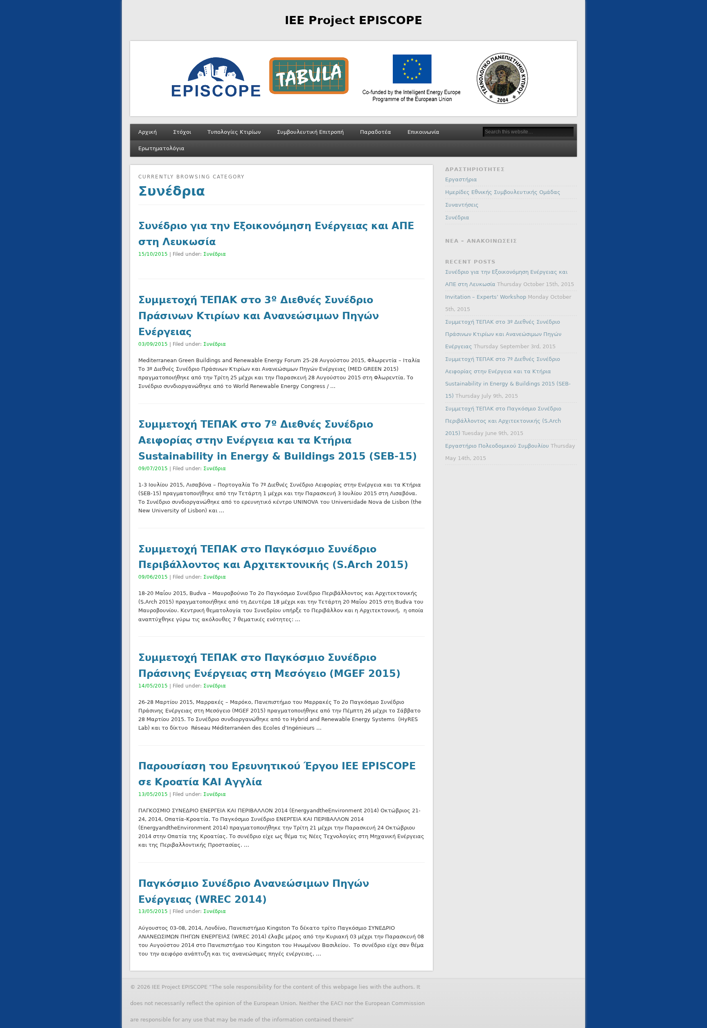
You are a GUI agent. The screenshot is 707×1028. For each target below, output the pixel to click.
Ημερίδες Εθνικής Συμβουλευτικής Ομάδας (503, 192)
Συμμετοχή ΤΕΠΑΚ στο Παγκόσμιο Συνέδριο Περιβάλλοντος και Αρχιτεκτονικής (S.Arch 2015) (503, 421)
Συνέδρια (214, 254)
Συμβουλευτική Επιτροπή (310, 132)
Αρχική (147, 132)
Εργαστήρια (461, 179)
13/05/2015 (153, 794)
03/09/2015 (153, 344)
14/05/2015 (153, 686)
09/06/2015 (153, 577)
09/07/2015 (153, 468)
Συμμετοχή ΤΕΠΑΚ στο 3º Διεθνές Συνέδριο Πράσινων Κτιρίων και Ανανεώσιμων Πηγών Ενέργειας (258, 316)
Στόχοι (182, 132)
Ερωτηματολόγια (161, 148)
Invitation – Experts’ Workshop (485, 297)
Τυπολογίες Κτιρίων (234, 132)
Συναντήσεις (462, 205)
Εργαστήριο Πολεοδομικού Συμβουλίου (497, 446)
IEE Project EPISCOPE (353, 20)
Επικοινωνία (423, 132)
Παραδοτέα (375, 132)
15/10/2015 (153, 254)
